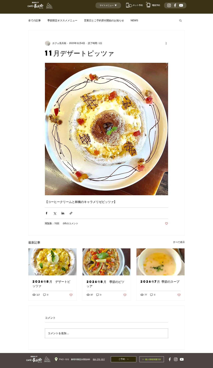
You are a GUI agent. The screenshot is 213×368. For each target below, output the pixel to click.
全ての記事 (34, 20)
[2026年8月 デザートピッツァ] (52, 261)
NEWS (134, 20)
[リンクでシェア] (71, 213)
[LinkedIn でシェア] (62, 213)
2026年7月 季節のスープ (159, 281)
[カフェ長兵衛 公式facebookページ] (175, 5)
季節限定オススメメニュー (62, 20)
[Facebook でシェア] (46, 213)
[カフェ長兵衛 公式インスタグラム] (169, 5)
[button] (109, 5)
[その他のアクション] (166, 43)
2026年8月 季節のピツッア (105, 284)
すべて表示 (179, 242)
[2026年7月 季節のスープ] (160, 261)
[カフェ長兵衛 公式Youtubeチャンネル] (181, 5)
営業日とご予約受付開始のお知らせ (104, 20)
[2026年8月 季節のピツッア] (107, 261)
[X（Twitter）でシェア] (54, 213)
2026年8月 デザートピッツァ (51, 283)
